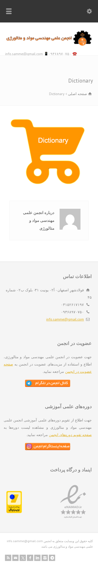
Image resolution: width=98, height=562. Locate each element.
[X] (23, 558)
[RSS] (8, 558)
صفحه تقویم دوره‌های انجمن (70, 434)
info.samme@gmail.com (65, 319)
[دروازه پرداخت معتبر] (14, 511)
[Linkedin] (37, 558)
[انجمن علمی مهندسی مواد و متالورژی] (49, 44)
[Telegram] (52, 558)
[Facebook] (30, 558)
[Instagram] (45, 558)
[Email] (15, 558)
